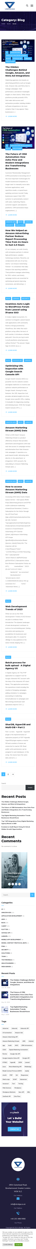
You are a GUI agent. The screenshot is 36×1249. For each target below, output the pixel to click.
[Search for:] (18, 895)
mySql (27, 1071)
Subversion (23, 1079)
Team (3, 956)
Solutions (10, 61)
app (4, 1045)
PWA (3, 946)
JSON (20, 1062)
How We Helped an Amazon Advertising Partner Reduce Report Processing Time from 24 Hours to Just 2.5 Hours (17, 237)
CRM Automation (26, 1045)
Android (31, 1041)
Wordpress (17, 1088)
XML (28, 1092)
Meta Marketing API (15, 1067)
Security (9, 225)
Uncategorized (7, 963)
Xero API (21, 1092)
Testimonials (6, 960)
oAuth (5, 1075)
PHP (11, 1075)
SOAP (15, 1079)
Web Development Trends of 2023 (16, 608)
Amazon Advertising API (10, 1037)
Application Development (16, 55)
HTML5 (5, 1062)
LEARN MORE (12, 116)
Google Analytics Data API (11, 1058)
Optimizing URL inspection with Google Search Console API (14, 370)
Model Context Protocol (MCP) (14, 943)
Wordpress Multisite (9, 1092)
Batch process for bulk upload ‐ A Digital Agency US (18, 665)
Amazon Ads (15, 52)
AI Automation (7, 1033)
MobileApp (28, 1067)
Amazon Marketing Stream (11, 1041)
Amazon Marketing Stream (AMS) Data (16, 429)
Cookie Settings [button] (8, 1244)
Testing (20, 1084)
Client (4, 926)
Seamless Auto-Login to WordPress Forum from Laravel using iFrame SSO (17, 308)
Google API (17, 58)
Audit (10, 1045)
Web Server (6, 967)
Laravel (28, 58)
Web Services (7, 1088)
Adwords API (25, 1028)
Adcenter (5, 1028)
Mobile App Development (11, 940)
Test (13, 1084)
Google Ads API (15, 1054)
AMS (23, 1041)
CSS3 (4, 1050)
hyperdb (12, 1062)
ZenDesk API (7, 1096)
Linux (4, 1067)
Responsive (24, 1075)
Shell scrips (6, 1079)
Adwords (14, 1028)
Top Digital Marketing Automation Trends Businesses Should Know (15, 817)
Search (3, 783)
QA (17, 1075)
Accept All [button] (18, 1244)
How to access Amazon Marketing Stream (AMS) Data (16, 489)
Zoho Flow (17, 1096)
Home (3, 24)
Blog (9, 24)
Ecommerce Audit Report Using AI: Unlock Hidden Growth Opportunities (15, 828)
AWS (3, 919)
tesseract (6, 1084)
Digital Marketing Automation (18, 1050)
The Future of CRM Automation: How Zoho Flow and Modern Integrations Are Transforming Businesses (17, 161)
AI (7, 52)
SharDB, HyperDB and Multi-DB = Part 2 (18, 726)
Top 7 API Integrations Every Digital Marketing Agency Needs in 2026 (17, 822)
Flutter (4, 929)
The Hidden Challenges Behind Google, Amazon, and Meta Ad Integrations (17, 71)
